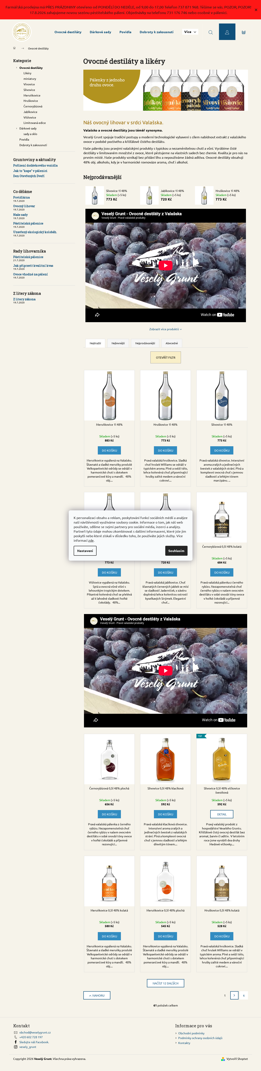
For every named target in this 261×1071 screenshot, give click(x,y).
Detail (222, 814)
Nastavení (85, 550)
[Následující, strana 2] (234, 995)
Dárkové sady (28, 128)
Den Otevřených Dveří (29, 175)
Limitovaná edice (35, 122)
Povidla (24, 139)
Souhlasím (176, 550)
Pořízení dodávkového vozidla (35, 165)
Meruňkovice (32, 95)
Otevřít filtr (165, 357)
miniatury (30, 78)
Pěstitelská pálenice (28, 223)
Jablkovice (30, 112)
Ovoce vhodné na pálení (30, 274)
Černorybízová (33, 106)
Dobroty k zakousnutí (33, 145)
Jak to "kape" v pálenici (30, 170)
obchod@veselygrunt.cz (35, 1032)
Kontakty (184, 1043)
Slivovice (29, 90)
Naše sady (20, 214)
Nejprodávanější (145, 343)
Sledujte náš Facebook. (34, 1042)
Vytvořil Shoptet (237, 1058)
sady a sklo (30, 134)
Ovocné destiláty (31, 67)
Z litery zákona (24, 299)
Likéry (27, 73)
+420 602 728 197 (31, 1037)
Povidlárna (21, 197)
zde (91, 540)
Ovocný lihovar (24, 206)
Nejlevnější (118, 343)
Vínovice (29, 84)
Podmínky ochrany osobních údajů (200, 1038)
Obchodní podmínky (191, 1033)
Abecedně (172, 343)
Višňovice (30, 117)
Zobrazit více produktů (164, 329)
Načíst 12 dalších (165, 983)
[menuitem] (68, 31)
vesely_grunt (27, 1047)
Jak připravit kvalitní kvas (33, 265)
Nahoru (98, 995)
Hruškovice (31, 100)
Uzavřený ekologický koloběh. (35, 232)
